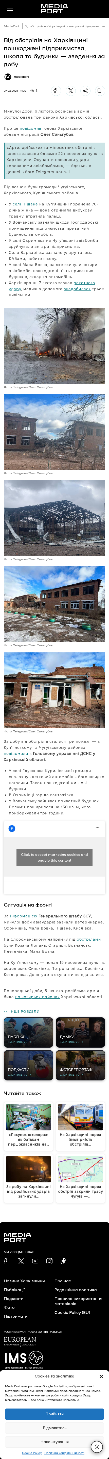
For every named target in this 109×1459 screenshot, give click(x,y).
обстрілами (89, 939)
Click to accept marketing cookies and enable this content (54, 857)
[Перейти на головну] (54, 9)
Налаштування (55, 1442)
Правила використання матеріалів (78, 1301)
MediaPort (11, 26)
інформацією (23, 916)
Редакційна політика (76, 1290)
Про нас (63, 1281)
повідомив (30, 128)
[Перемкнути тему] (97, 1447)
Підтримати (16, 1316)
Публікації (14, 1290)
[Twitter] (71, 91)
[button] (101, 1376)
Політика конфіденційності (64, 1452)
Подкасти (14, 1299)
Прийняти (54, 1414)
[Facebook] (56, 91)
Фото (9, 1308)
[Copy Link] (100, 91)
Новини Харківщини (24, 1281)
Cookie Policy (32, 1452)
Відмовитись (54, 1428)
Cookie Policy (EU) (72, 1313)
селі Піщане (25, 204)
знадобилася (77, 289)
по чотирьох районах (37, 997)
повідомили (16, 753)
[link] (7, 1261)
